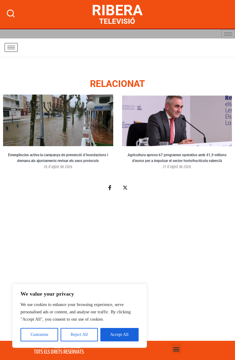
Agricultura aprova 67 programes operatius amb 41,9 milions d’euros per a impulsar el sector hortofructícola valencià (177, 158)
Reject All (79, 334)
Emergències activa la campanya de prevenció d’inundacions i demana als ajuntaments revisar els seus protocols (58, 158)
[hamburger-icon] (228, 34)
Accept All (119, 334)
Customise (39, 334)
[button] (176, 349)
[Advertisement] (117, 269)
